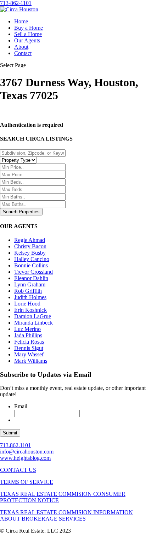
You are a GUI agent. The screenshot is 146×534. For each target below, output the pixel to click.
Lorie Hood (27, 304)
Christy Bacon (30, 246)
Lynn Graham (29, 284)
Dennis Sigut (28, 348)
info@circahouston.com (27, 452)
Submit (10, 432)
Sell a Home (28, 34)
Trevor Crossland (33, 272)
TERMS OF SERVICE (26, 482)
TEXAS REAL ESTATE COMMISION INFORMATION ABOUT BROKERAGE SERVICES (66, 515)
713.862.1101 (15, 445)
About (21, 47)
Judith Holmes (30, 297)
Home (21, 21)
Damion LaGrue (32, 316)
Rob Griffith (28, 291)
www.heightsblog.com (25, 458)
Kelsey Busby (30, 253)
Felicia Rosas (29, 342)
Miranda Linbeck (33, 323)
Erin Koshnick (30, 310)
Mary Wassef (29, 354)
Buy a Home (28, 28)
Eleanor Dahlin (31, 278)
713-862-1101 (16, 3)
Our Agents (27, 40)
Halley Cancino (31, 259)
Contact (23, 53)
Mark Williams (30, 361)
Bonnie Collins (31, 265)
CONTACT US (18, 470)
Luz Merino (27, 329)
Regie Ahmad (29, 240)
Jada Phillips (28, 335)
